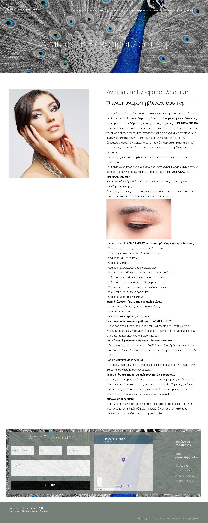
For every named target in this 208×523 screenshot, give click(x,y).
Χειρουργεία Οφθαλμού (137, 10)
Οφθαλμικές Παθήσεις (110, 10)
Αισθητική (158, 10)
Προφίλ (90, 10)
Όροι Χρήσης (144, 518)
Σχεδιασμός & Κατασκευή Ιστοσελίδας (176, 518)
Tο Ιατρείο (77, 10)
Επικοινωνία (193, 10)
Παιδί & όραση (175, 10)
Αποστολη (51, 485)
